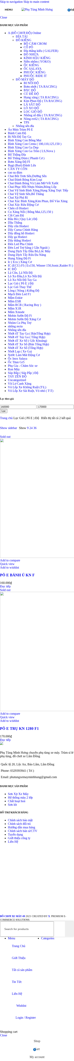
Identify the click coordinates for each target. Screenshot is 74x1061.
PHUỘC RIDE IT (35, 76)
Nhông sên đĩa (25, 126)
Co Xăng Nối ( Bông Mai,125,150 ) (30, 212)
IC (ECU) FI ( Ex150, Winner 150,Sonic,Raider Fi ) (40, 265)
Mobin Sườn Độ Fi (20, 315)
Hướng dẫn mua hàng (21, 827)
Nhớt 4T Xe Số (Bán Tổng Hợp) (28, 344)
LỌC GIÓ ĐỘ (33, 111)
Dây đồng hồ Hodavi (21, 233)
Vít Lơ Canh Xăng (19, 383)
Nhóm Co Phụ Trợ (19, 322)
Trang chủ (6, 418)
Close (3, 17)
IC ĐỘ (12, 269)
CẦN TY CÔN (17, 169)
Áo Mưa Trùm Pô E (20, 129)
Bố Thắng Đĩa (17, 154)
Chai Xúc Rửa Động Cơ (23, 204)
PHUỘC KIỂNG (35, 72)
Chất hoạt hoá (16, 801)
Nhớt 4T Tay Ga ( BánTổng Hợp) (29, 333)
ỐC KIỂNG (31, 65)
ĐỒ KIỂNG (23, 40)
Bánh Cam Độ (17, 133)
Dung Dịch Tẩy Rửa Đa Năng (27, 254)
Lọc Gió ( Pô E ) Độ (21, 283)
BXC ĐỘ (30, 90)
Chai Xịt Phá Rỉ (18, 197)
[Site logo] (37, 9)
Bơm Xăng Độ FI (19, 161)
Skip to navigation (11, 1)
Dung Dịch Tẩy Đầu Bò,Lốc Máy (29, 251)
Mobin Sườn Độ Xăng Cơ (24, 319)
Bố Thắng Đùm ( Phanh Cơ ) (26, 158)
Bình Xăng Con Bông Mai (24, 140)
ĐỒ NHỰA (31, 54)
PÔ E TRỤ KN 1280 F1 (19, 728)
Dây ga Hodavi (17, 237)
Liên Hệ (13, 841)
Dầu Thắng (15, 222)
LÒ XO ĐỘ (31, 108)
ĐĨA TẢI (21, 36)
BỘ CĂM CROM (35, 43)
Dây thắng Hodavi (19, 240)
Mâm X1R (14, 308)
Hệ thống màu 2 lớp (20, 797)
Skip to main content (36, 1)
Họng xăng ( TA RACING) (41, 97)
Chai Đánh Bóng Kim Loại (25, 179)
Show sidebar (8, 428)
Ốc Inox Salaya (17, 358)
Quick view (7, 564)
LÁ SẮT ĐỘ (32, 104)
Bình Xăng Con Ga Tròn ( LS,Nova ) (31, 151)
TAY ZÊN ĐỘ (17, 376)
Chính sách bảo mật (20, 820)
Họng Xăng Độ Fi (19, 258)
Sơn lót (12, 804)
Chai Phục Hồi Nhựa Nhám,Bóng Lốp (32, 186)
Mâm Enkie (15, 297)
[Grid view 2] (40, 428)
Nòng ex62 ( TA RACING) (41, 118)
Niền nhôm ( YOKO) (37, 61)
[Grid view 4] (55, 428)
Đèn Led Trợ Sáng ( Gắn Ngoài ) (28, 247)
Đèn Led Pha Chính (20, 244)
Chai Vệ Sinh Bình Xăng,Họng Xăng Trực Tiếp (38, 190)
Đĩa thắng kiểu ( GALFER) (41, 50)
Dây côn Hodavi (18, 226)
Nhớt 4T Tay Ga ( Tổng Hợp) (26, 337)
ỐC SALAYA (33, 68)
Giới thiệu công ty (19, 838)
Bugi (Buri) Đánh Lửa (22, 165)
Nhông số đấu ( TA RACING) (43, 115)
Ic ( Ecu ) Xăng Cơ (20, 262)
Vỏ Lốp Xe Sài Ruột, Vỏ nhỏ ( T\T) (30, 390)
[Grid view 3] (48, 428)
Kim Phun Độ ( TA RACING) (43, 101)
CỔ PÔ (28, 47)
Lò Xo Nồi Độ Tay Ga (22, 280)
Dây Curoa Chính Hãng (23, 229)
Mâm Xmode (16, 312)
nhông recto (15, 326)
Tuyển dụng (15, 834)
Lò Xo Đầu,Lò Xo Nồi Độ (25, 276)
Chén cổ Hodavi (18, 208)
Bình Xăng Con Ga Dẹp (23, 147)
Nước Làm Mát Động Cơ (24, 355)
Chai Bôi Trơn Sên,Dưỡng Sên (27, 176)
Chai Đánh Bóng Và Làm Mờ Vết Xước (33, 183)
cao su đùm (15, 172)
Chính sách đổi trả (19, 823)
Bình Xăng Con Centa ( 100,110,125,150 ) (34, 144)
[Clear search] (62, 929)
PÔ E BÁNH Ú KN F (17, 575)
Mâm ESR (14, 301)
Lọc (4, 411)
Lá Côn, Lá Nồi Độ (20, 272)
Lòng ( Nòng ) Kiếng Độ (23, 290)
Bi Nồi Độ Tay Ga (19, 136)
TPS (26, 122)
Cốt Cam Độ (16, 215)
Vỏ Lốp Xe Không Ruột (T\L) (27, 387)
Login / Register (26, 1017)
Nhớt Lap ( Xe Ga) (20, 351)
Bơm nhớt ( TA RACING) (40, 86)
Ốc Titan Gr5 (16, 362)
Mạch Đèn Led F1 (19, 294)
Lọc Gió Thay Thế (19, 287)
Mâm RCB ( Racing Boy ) (24, 305)
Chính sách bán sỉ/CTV (22, 831)
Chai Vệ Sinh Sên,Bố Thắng (26, 194)
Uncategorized (17, 380)
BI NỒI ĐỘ (31, 83)
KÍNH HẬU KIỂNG (37, 58)
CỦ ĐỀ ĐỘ (31, 93)
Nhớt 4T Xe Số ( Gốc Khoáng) (27, 340)
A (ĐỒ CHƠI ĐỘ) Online (24, 33)
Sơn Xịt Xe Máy (18, 794)
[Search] (69, 929)
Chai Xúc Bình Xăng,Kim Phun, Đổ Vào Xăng (37, 201)
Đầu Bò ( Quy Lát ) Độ (22, 219)
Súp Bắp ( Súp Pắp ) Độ (23, 373)
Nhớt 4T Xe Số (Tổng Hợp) (25, 347)
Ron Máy (14, 369)
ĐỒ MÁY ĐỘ (25, 79)
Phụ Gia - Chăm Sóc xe (22, 365)
